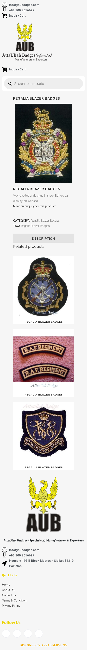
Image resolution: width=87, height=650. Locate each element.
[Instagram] (39, 634)
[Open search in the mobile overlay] (43, 83)
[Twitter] (17, 634)
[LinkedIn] (28, 634)
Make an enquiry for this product (34, 206)
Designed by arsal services (43, 645)
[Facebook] (6, 634)
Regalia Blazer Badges (45, 220)
